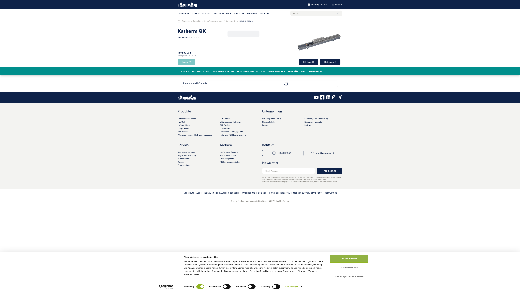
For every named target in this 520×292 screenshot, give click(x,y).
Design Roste (183, 128)
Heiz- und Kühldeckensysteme (233, 135)
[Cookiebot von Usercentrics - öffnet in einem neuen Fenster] (166, 287)
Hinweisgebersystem (279, 193)
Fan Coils (181, 122)
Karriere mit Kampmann (230, 152)
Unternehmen (222, 13)
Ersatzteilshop (183, 165)
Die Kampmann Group (271, 118)
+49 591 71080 (284, 153)
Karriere (239, 13)
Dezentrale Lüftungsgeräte (231, 131)
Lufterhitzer (225, 118)
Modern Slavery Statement (307, 193)
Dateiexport (330, 62)
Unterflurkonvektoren (187, 118)
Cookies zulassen (349, 259)
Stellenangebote (227, 158)
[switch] (227, 286)
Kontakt (265, 13)
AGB (198, 193)
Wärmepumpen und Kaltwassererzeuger (195, 135)
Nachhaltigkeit (268, 122)
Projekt (310, 62)
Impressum (188, 193)
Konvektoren (183, 131)
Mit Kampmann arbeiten (230, 162)
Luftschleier (225, 128)
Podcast (307, 125)
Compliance (330, 193)
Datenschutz (248, 193)
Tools (196, 13)
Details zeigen (291, 287)
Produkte (183, 13)
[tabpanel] (286, 84)
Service (207, 13)
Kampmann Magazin (313, 122)
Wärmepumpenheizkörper (231, 122)
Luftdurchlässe (184, 125)
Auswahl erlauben (349, 267)
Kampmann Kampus (186, 152)
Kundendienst (183, 158)
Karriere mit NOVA (228, 155)
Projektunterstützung (187, 155)
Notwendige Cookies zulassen (348, 276)
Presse (265, 125)
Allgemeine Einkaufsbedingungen (221, 193)
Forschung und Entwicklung (316, 118)
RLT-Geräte (225, 125)
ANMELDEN (330, 171)
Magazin (252, 13)
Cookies (262, 193)
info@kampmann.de (325, 153)
